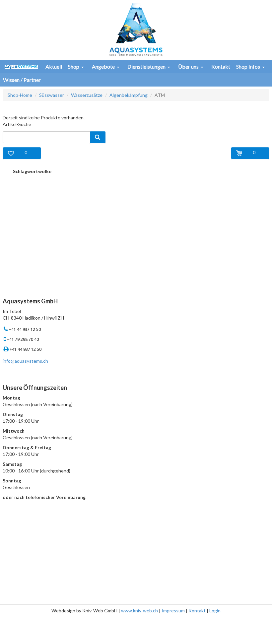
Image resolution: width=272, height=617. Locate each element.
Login (215, 610)
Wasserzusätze (86, 95)
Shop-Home (20, 95)
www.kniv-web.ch (139, 610)
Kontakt (197, 610)
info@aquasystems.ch (25, 361)
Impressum (173, 610)
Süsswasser (51, 95)
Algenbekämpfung (128, 95)
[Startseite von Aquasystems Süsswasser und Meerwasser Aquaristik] (136, 29)
